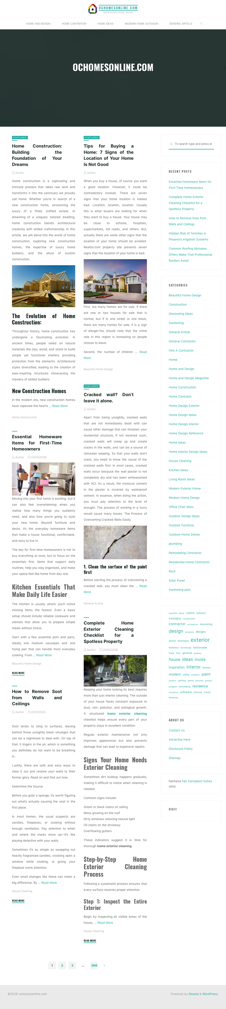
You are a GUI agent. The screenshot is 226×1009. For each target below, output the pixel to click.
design (176, 631)
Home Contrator (180, 396)
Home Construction (24, 417)
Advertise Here (179, 739)
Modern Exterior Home (185, 488)
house (174, 659)
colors (190, 613)
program (173, 686)
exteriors (174, 647)
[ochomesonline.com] (92, 8)
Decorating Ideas (181, 313)
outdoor (195, 674)
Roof (172, 571)
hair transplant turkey (197, 781)
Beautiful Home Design (98, 369)
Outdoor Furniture (181, 525)
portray (208, 680)
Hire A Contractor (181, 350)
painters (172, 680)
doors (172, 640)
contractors (192, 624)
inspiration (177, 667)
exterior (200, 640)
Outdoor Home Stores (184, 534)
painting (182, 680)
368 (94, 965)
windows (173, 697)
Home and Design (181, 369)
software (186, 692)
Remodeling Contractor (185, 553)
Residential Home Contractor (189, 562)
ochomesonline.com (118, 7)
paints (191, 680)
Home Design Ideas (183, 415)
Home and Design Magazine (189, 378)
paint (206, 674)
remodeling (185, 686)
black (181, 613)
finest (171, 653)
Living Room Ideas (182, 479)
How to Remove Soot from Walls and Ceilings (37, 697)
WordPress (210, 994)
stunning (198, 692)
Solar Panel (177, 580)
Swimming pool (179, 589)
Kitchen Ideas (178, 470)
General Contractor (182, 341)
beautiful (173, 613)
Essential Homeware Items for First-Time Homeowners (37, 443)
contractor (177, 624)
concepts (175, 618)
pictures (199, 680)
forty (178, 653)
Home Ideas (177, 442)
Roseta (193, 994)
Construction (178, 304)
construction (189, 618)
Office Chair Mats (181, 507)
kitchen (207, 667)
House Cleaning (94, 931)
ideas (187, 659)
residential (173, 692)
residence (200, 686)
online (186, 674)
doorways (183, 640)
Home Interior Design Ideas (188, 451)
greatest (197, 653)
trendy (207, 692)
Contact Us (177, 730)
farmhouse (185, 647)
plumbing (175, 543)
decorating (206, 624)
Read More (60, 405)
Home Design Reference (186, 433)
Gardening (176, 323)
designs (201, 631)
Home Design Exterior (184, 405)
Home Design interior (184, 424)
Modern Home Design (184, 497)
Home (173, 359)
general (187, 653)
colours (201, 613)
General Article (93, 603)
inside (200, 659)
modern (175, 674)
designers (189, 632)
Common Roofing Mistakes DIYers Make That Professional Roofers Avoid (190, 254)
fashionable (200, 647)
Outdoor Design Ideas (184, 516)
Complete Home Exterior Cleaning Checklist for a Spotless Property (186, 203)
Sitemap (174, 758)
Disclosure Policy (181, 749)
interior (193, 666)
